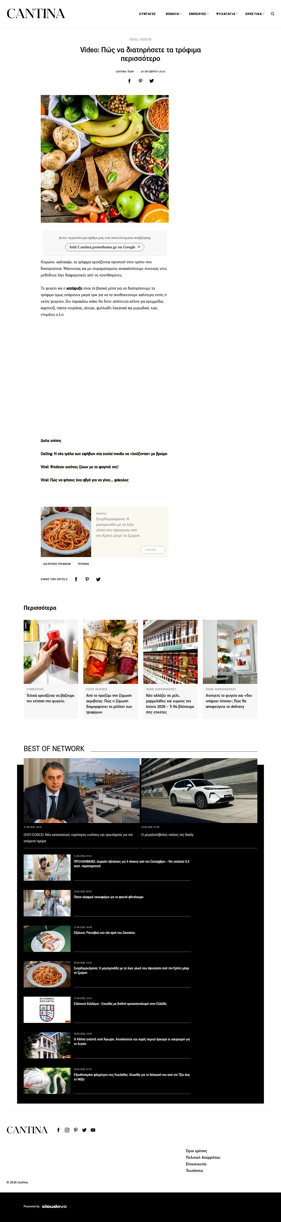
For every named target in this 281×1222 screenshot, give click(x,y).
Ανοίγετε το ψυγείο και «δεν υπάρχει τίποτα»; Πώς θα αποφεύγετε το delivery (229, 701)
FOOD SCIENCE (96, 689)
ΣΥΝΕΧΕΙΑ (150, 549)
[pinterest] (140, 81)
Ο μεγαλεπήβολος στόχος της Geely (167, 834)
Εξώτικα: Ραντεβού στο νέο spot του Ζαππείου (104, 933)
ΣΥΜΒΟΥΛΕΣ (35, 689)
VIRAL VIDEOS (140, 39)
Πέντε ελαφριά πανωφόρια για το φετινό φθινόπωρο (108, 897)
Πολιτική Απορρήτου (203, 1157)
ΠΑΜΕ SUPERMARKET (161, 689)
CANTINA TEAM (125, 71)
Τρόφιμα (83, 563)
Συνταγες (147, 14)
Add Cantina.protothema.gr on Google (102, 247)
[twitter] (151, 81)
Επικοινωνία (196, 1163)
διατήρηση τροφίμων (57, 563)
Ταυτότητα (194, 1170)
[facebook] (129, 81)
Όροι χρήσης (196, 1150)
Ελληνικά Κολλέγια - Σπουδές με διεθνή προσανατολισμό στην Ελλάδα (120, 1004)
